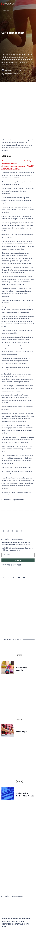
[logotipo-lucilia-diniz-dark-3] (9, 4)
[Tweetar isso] (8, 531)
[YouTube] (19, 578)
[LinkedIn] (24, 578)
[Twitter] (14, 578)
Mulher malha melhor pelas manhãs (25, 794)
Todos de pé (21, 731)
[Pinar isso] (17, 531)
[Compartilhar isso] (3, 531)
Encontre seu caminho (21, 668)
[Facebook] (8, 578)
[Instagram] (3, 578)
